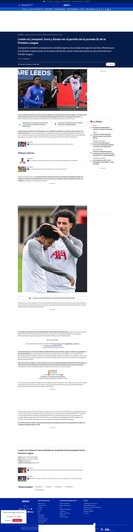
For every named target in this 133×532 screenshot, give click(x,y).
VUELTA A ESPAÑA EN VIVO (36, 9)
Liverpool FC (39, 486)
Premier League (39, 489)
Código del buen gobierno (65, 509)
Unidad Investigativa (66, 1)
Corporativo (86, 513)
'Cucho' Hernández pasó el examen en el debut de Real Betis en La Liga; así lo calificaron (103, 144)
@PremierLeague (57, 344)
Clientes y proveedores (65, 513)
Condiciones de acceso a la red (90, 503)
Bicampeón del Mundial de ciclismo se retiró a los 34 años (102, 128)
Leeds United (58, 486)
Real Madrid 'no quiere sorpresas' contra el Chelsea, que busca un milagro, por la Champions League (55, 478)
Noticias (19, 516)
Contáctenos (62, 511)
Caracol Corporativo (42, 520)
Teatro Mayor (41, 516)
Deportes (11, 516)
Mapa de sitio (63, 515)
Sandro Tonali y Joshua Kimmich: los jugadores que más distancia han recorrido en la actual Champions (56, 470)
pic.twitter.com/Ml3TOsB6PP (56, 376)
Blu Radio (40, 507)
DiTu (39, 513)
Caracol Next (41, 522)
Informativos (87, 1)
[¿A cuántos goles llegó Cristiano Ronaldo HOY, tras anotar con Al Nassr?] (22, 169)
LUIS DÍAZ (81, 9)
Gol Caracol (57, 1)
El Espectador (41, 515)
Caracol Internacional (42, 518)
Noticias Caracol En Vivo (77, 1)
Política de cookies (88, 509)
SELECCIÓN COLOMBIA (59, 9)
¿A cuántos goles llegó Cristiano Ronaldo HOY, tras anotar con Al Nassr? (48, 169)
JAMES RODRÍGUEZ (90, 9)
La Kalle (39, 509)
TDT (61, 507)
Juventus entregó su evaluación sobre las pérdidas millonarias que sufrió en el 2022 (51, 144)
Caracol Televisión (42, 505)
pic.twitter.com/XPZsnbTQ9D (52, 345)
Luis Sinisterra (69, 486)
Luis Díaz (48, 486)
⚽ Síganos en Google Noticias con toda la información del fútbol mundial (54, 298)
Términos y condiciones (89, 511)
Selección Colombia (97, 149)
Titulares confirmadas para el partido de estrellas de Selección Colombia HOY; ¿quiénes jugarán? (104, 153)
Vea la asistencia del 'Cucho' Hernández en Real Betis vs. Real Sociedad (103, 162)
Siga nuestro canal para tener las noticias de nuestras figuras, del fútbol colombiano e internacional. (35, 124)
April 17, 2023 (59, 347)
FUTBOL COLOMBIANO (72, 9)
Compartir (111, 64)
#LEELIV (76, 344)
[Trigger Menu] (19, 5)
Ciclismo (95, 125)
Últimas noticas (50, 1)
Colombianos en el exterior (99, 141)
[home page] (44, 1)
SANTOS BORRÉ (48, 9)
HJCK (39, 511)
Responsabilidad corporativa (90, 505)
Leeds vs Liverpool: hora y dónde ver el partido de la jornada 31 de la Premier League (43, 34)
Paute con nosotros (64, 516)
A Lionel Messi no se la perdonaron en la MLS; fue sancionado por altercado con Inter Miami (53, 160)
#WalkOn (70, 344)
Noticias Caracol (41, 503)
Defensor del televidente (65, 505)
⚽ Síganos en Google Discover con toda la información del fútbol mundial (70, 123)
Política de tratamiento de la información (92, 507)
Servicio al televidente (64, 503)
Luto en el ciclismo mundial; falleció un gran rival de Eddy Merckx (102, 136)
